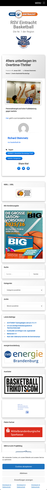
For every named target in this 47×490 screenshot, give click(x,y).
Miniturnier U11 (12, 334)
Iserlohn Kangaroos (14, 158)
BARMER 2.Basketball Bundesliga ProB (20, 153)
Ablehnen (23, 473)
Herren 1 (8, 73)
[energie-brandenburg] (23, 356)
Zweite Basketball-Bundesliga (20, 73)
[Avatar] (23, 128)
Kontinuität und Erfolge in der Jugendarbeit (21, 331)
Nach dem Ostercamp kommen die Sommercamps (23, 336)
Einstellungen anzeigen (23, 480)
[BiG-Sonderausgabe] (23, 234)
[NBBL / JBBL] (23, 193)
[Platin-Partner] (23, 432)
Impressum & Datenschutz (6, 486)
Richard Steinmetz (30, 70)
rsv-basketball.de (14, 142)
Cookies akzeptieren (23, 467)
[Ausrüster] (23, 385)
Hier (7, 118)
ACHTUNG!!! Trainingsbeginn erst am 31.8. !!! (21, 323)
